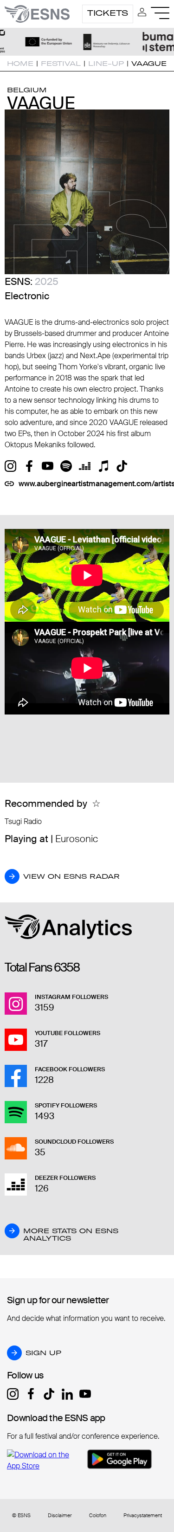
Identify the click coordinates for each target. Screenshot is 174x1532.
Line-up (106, 63)
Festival (61, 63)
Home (20, 63)
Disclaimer (59, 1515)
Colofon (97, 1515)
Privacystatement (142, 1515)
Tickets (107, 13)
